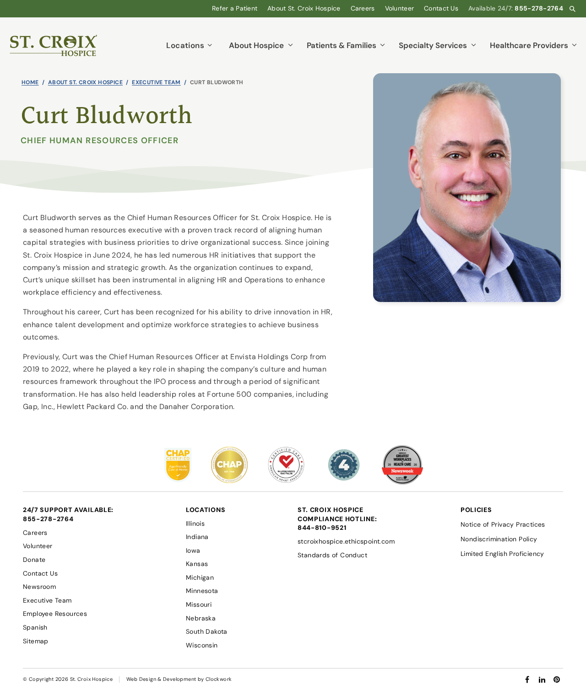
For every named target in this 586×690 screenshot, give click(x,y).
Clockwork (219, 679)
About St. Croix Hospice (85, 82)
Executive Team (156, 82)
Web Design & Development (161, 679)
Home (30, 82)
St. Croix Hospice (91, 679)
